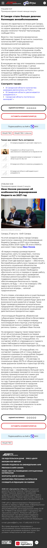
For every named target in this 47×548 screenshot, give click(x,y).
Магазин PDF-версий (11, 462)
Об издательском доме (13, 458)
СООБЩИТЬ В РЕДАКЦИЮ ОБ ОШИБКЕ (18, 482)
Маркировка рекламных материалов (19, 479)
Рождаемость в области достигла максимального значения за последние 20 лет (26, 151)
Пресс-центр (31, 458)
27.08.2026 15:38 (7, 184)
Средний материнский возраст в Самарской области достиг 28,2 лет (25, 158)
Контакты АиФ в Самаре (13, 476)
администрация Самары (11, 230)
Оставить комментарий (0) (23, 116)
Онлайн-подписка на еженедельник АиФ (21, 465)
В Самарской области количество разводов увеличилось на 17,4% (19, 89)
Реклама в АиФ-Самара (13, 468)
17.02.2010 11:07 (6, 9)
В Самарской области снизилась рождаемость (26, 164)
